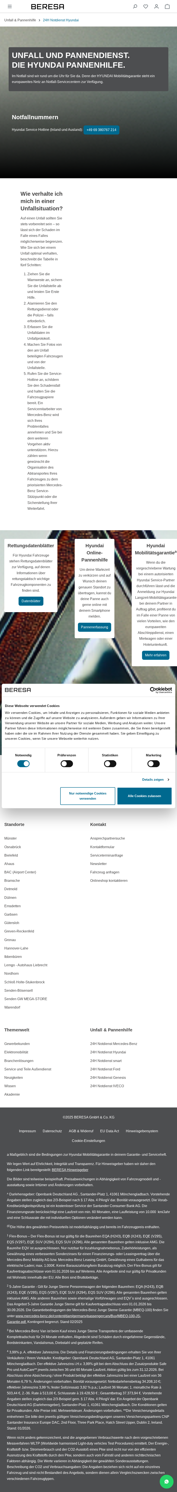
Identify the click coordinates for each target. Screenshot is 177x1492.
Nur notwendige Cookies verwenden (87, 795)
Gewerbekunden (17, 1044)
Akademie (12, 1094)
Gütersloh (11, 923)
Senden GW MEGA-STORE (25, 999)
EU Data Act (109, 1131)
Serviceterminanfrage (106, 855)
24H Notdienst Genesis (108, 1077)
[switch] (67, 763)
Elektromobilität (16, 1052)
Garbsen (10, 914)
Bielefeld (11, 855)
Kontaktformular (102, 847)
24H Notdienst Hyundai (108, 1052)
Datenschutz (52, 1131)
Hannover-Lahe (16, 948)
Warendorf (12, 1007)
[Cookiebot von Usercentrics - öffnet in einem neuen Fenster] (153, 690)
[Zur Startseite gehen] (72, 6)
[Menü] (9, 6)
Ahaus (9, 864)
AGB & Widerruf (81, 1131)
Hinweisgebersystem (142, 1131)
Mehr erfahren (155, 655)
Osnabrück (12, 847)
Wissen (10, 1086)
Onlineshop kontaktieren (109, 880)
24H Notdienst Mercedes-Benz (113, 1044)
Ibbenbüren (13, 957)
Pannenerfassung (94, 627)
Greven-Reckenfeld (19, 931)
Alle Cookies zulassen (144, 796)
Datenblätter (31, 601)
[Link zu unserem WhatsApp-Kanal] (167, 1482)
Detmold (10, 889)
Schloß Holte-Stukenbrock (24, 982)
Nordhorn (11, 973)
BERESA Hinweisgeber (70, 1170)
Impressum (27, 1131)
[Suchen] (135, 6)
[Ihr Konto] (156, 6)
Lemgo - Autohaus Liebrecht (25, 965)
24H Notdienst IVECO (107, 1086)
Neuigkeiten (13, 1077)
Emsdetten (12, 906)
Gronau (10, 940)
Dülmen (10, 897)
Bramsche (12, 880)
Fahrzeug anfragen (104, 872)
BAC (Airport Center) (20, 872)
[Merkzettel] (145, 6)
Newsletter (98, 864)
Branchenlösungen (18, 1061)
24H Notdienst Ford (105, 1069)
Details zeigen (153, 779)
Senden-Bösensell (18, 990)
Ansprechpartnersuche (107, 838)
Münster (10, 838)
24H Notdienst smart (106, 1061)
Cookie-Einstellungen (88, 1141)
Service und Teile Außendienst (27, 1069)
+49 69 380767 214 (101, 130)
